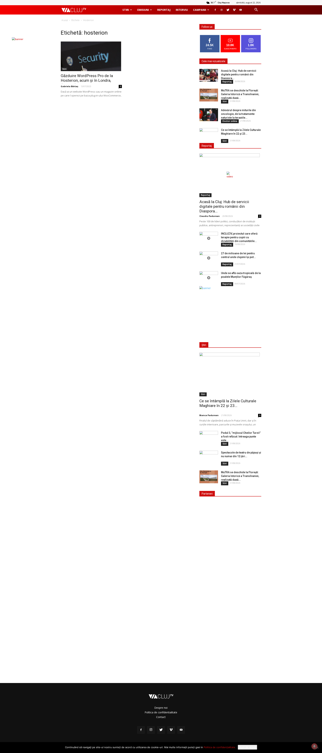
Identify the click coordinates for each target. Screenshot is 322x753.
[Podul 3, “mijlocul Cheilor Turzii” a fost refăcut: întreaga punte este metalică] (208, 437)
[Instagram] (221, 10)
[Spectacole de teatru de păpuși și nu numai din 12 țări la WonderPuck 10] (208, 457)
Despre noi (161, 707)
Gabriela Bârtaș (69, 86)
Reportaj (164, 10)
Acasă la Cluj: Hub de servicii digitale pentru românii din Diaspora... (238, 74)
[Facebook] (215, 10)
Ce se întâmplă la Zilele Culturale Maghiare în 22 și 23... (227, 403)
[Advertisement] (229, 313)
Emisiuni (143, 10)
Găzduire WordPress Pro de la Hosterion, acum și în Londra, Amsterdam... (87, 80)
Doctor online (229, 121)
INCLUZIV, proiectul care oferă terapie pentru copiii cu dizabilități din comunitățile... (239, 237)
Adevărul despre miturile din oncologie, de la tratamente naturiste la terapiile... (238, 114)
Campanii (199, 10)
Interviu (182, 10)
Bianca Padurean (209, 415)
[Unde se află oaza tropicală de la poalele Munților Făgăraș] (208, 277)
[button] (256, 10)
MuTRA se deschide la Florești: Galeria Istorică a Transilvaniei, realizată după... (240, 94)
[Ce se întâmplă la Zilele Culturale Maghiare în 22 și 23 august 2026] (208, 134)
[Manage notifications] (314, 746)
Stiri (125, 10)
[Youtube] (240, 10)
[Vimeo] (234, 10)
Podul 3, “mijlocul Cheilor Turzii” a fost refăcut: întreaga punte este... (241, 436)
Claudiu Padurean (209, 216)
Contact (161, 717)
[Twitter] (228, 10)
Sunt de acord (247, 747)
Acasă (64, 20)
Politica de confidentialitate (161, 712)
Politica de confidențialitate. (220, 747)
